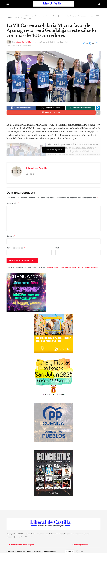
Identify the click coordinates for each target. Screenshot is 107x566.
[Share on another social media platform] (98, 112)
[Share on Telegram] (98, 108)
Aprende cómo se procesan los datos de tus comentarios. (73, 267)
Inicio (9, 17)
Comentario (13, 203)
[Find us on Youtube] (82, 551)
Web (57, 248)
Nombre (11, 236)
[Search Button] (99, 3)
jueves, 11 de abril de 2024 (46, 42)
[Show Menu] (8, 4)
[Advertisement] (53, 559)
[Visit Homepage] (53, 4)
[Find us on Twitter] (77, 551)
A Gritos (37, 552)
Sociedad (16, 17)
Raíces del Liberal (24, 552)
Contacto (10, 552)
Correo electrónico (16, 247)
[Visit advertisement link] (53, 333)
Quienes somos (49, 552)
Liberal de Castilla (23, 42)
